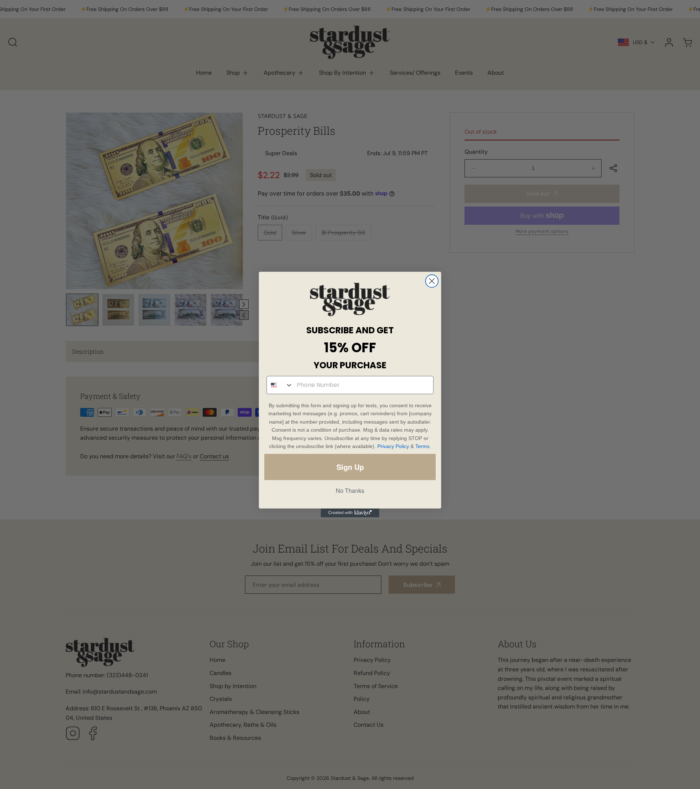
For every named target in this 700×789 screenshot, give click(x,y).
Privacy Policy (393, 446)
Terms (422, 446)
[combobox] (280, 385)
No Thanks (350, 490)
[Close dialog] (431, 281)
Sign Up (350, 467)
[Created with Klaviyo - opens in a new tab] (350, 513)
